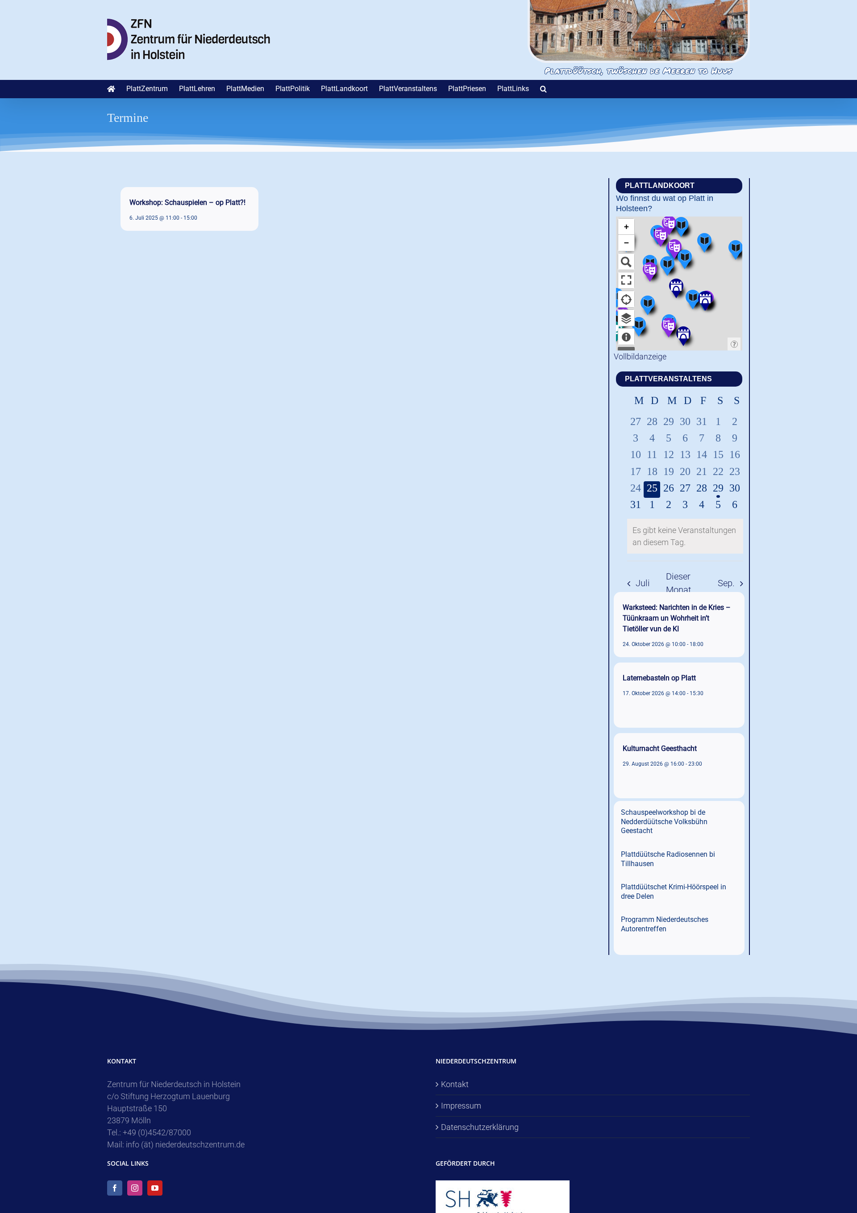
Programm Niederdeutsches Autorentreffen (664, 924)
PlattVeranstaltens (668, 379)
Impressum (461, 1105)
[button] (543, 89)
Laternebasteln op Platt (659, 678)
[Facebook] (114, 1188)
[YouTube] (154, 1188)
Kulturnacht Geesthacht (660, 748)
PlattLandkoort (660, 185)
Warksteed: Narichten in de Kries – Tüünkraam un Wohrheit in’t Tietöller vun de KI (677, 618)
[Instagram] (134, 1188)
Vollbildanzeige (640, 356)
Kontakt (455, 1084)
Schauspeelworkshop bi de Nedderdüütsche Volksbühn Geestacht (664, 821)
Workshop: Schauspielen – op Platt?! (187, 202)
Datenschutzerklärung (480, 1127)
